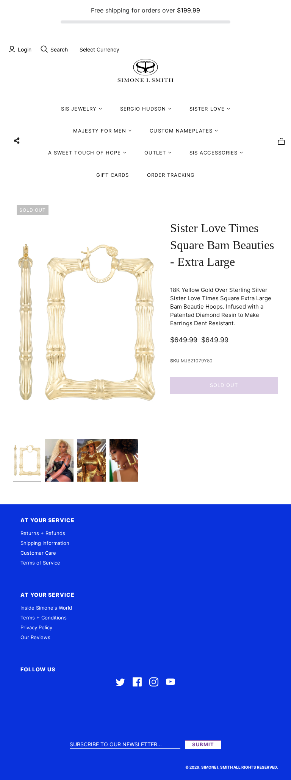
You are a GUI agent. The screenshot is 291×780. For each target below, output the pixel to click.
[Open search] (44, 49)
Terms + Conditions (43, 618)
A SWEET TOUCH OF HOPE (84, 153)
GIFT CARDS (112, 175)
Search (59, 49)
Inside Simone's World (46, 608)
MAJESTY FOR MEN (100, 131)
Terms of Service (40, 563)
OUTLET (155, 153)
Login (24, 49)
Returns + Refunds (42, 533)
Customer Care (38, 553)
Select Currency (99, 49)
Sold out (224, 385)
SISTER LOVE (206, 109)
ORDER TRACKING (171, 175)
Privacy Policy (36, 627)
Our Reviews (35, 637)
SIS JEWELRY (78, 109)
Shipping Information (44, 543)
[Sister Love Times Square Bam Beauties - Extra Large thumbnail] (27, 460)
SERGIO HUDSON (143, 109)
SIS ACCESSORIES (213, 153)
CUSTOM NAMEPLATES (181, 131)
